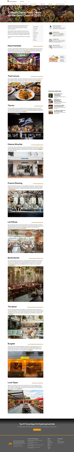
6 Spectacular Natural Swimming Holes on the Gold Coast (58, 94)
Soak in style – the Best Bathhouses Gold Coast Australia (58, 100)
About (59, 440)
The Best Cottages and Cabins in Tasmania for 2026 (35, 444)
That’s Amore (35, 29)
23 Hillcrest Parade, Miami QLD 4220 (38, 46)
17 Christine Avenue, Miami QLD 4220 (38, 183)
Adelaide (49, 447)
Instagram (40, 149)
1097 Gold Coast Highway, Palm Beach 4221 (37, 222)
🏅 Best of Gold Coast (60, 4)
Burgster (30, 349)
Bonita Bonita (35, 36)
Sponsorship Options (61, 441)
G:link (54, 35)
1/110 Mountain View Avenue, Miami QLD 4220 (37, 76)
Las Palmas (24, 228)
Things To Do (42, 4)
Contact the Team (61, 442)
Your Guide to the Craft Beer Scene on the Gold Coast (59, 106)
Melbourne (49, 445)
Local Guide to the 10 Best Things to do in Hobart (35, 440)
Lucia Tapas (34, 40)
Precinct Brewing (35, 33)
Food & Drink (13, 4)
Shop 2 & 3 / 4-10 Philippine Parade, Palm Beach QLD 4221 (35, 344)
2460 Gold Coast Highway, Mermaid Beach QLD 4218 (36, 258)
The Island (34, 37)
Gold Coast (22, 1)
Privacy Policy (21, 446)
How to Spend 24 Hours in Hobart (33, 442)
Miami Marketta (35, 28)
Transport (50, 4)
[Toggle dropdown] (28, 1)
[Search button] (65, 1)
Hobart (49, 448)
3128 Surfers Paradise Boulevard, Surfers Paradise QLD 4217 (35, 307)
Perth (49, 446)
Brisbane (49, 440)
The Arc (34, 31)
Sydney (49, 443)
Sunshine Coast (50, 442)
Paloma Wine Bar (35, 32)
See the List (36, 429)
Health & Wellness (23, 4)
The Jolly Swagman (12, 1)
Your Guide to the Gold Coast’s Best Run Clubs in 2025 (59, 111)
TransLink (61, 34)
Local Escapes (33, 4)
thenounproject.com (20, 444)
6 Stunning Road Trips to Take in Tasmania (34, 447)
